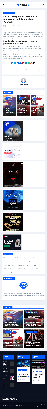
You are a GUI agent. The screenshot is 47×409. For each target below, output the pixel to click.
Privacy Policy (42, 404)
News (13, 13)
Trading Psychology (23, 370)
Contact (43, 406)
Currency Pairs (7, 13)
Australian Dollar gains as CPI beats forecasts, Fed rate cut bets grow (19, 272)
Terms (38, 406)
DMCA (36, 404)
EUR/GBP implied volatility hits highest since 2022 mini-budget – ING (19, 257)
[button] (28, 377)
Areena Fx (24, 85)
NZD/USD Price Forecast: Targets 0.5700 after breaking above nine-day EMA (20, 268)
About (32, 404)
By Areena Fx (10, 25)
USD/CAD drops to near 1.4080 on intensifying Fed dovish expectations (19, 265)
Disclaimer (33, 406)
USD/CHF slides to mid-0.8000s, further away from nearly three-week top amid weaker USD (33, 325)
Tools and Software (38, 370)
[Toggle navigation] (3, 4)
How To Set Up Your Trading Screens (22, 374)
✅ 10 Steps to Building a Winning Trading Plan (39, 374)
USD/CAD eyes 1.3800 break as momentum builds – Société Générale (20, 19)
